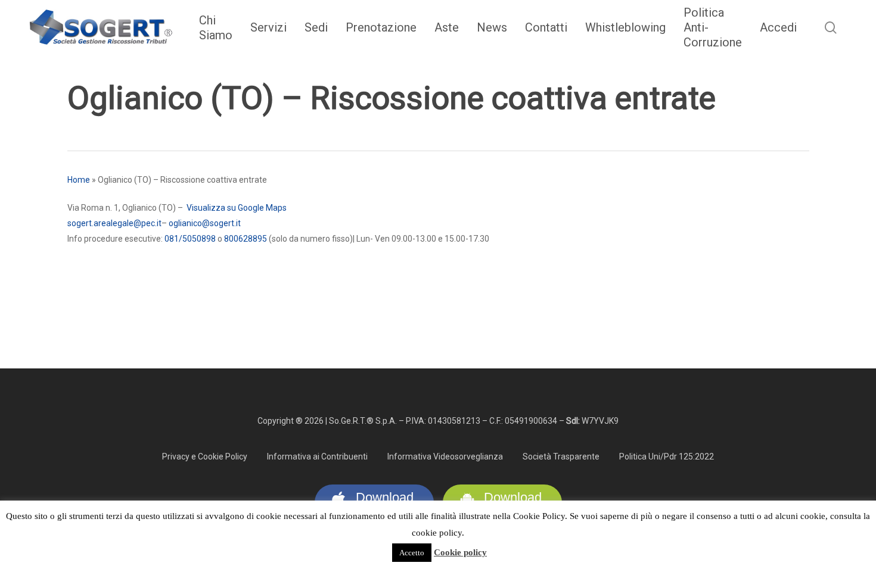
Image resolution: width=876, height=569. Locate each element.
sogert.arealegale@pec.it (114, 223)
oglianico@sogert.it (206, 223)
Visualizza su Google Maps (237, 207)
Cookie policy (460, 552)
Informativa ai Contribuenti (317, 456)
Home (78, 180)
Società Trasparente (561, 456)
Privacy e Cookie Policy (204, 456)
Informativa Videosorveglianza (445, 456)
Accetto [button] (411, 552)
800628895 (245, 238)
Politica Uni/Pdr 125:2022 (666, 456)
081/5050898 (190, 238)
